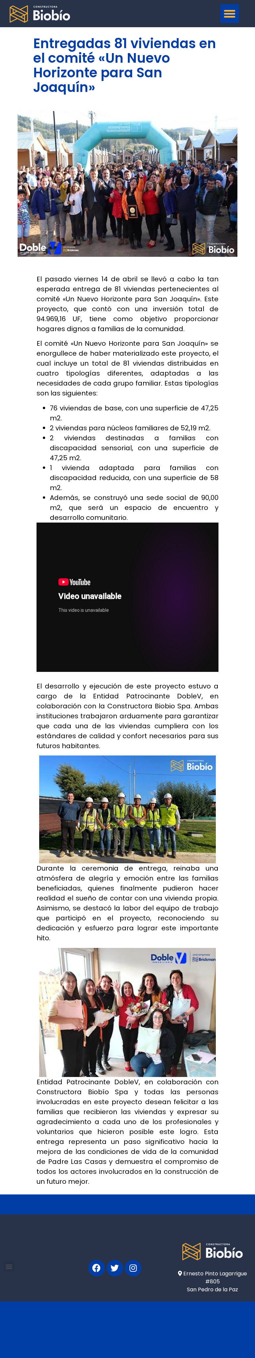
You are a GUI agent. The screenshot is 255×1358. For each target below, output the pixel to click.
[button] (229, 13)
